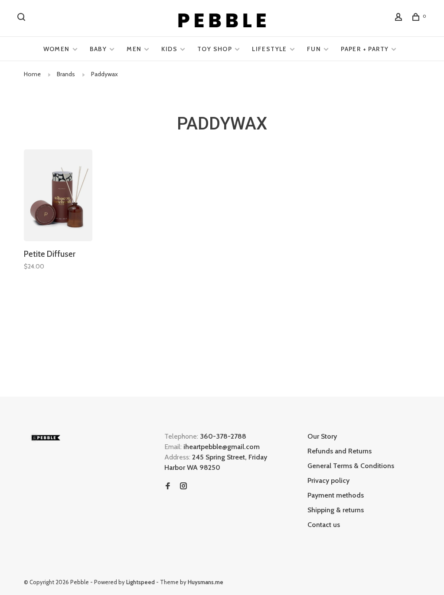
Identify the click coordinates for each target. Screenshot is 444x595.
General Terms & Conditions (350, 466)
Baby (98, 49)
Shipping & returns (335, 510)
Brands (66, 74)
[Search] (22, 18)
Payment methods (335, 495)
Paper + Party (364, 49)
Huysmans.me (205, 582)
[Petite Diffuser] (58, 196)
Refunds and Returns (339, 451)
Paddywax (104, 74)
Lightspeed (140, 582)
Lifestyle (269, 49)
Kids (169, 49)
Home (32, 74)
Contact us (323, 525)
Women (56, 49)
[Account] (400, 18)
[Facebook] (167, 486)
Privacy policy (328, 480)
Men (134, 49)
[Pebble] (45, 437)
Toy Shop (214, 49)
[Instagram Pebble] (183, 486)
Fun (314, 49)
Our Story (322, 436)
